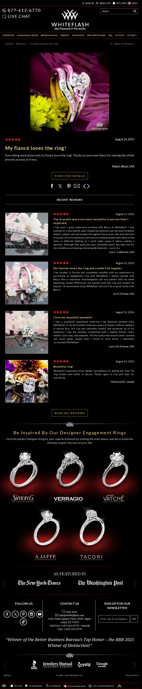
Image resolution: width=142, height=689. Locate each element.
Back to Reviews (124, 43)
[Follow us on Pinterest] (24, 616)
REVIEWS (119, 35)
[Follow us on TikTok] (24, 624)
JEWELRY (64, 35)
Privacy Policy (132, 675)
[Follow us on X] (15, 616)
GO (134, 618)
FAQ (110, 35)
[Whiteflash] (70, 20)
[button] (4, 17)
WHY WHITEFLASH (96, 35)
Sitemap (7, 675)
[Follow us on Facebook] (7, 616)
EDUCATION (78, 35)
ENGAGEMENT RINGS (27, 35)
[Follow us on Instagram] (32, 616)
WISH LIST (105, 3)
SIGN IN (89, 3)
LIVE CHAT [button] (19, 16)
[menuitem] (8, 35)
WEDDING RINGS (49, 35)
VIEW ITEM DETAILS (69, 175)
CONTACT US (69, 603)
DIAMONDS (8, 35)
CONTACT (132, 35)
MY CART (121, 3)
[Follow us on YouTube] (40, 616)
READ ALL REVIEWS (70, 413)
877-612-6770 (24, 10)
